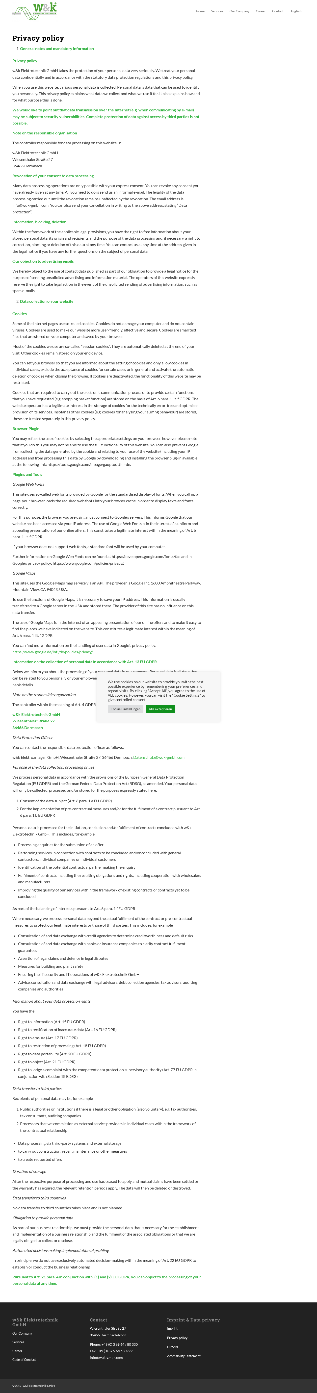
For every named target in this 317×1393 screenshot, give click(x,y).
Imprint (172, 1328)
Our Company (22, 1333)
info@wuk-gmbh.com (106, 1357)
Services (18, 1342)
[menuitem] (200, 11)
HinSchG (173, 1347)
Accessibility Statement (184, 1356)
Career (17, 1351)
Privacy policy (177, 1338)
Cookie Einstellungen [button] (125, 709)
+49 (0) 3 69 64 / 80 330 (120, 1344)
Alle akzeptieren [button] (160, 709)
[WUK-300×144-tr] (35, 11)
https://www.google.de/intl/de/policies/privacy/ (52, 651)
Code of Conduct (24, 1360)
